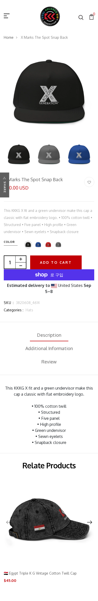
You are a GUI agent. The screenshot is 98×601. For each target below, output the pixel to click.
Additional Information (49, 348)
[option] (49, 93)
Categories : (13, 310)
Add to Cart (56, 262)
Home (9, 37)
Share (5, 187)
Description (49, 335)
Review (49, 361)
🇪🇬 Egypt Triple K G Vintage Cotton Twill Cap (40, 573)
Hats (29, 310)
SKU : (9, 302)
